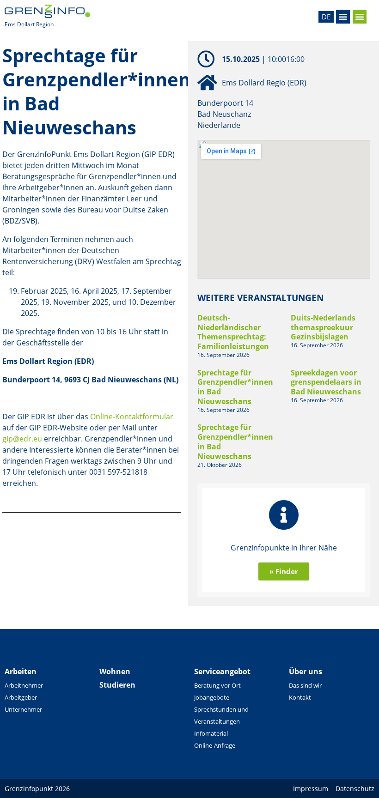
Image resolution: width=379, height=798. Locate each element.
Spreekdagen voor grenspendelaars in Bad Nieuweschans (326, 382)
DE (326, 16)
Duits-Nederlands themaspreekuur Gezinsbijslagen (323, 327)
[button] (343, 17)
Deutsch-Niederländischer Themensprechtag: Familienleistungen (233, 332)
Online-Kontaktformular (131, 416)
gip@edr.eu (22, 439)
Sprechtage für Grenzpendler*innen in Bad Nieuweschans (235, 387)
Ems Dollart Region (29, 24)
